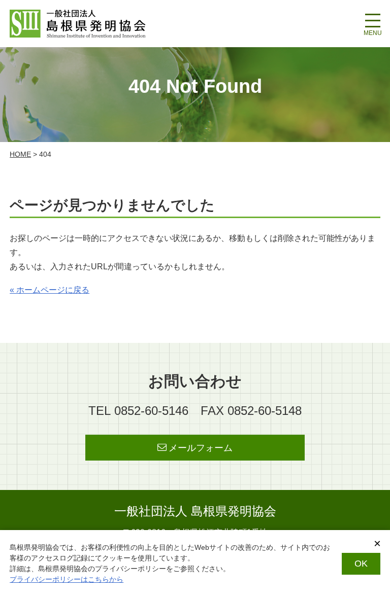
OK (361, 563)
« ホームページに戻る (49, 290)
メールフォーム (201, 448)
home (20, 154)
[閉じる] (377, 543)
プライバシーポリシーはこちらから (66, 579)
